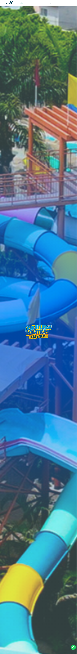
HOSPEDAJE (36, 2)
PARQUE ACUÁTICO (21, 3)
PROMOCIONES (58, 2)
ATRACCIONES (29, 2)
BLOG (64, 2)
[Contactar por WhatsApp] (73, 647)
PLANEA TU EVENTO (50, 3)
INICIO (17, 2)
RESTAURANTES (43, 2)
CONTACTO (69, 2)
